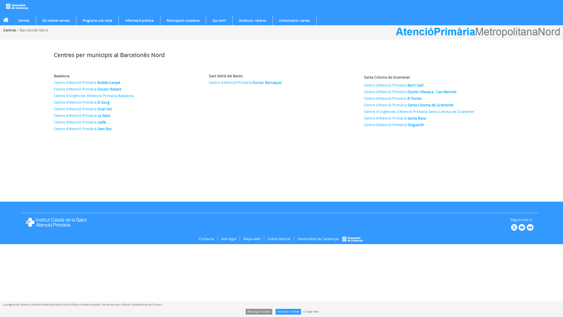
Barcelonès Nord (34, 30)
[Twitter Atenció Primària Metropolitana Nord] (515, 227)
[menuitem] (24, 20)
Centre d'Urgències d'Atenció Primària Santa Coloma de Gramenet (419, 111)
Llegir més (312, 311)
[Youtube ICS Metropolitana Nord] (510, 227)
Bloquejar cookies (259, 311)
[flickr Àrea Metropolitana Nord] (531, 227)
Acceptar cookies (288, 311)
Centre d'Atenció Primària (87, 82)
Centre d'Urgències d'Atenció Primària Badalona (94, 95)
